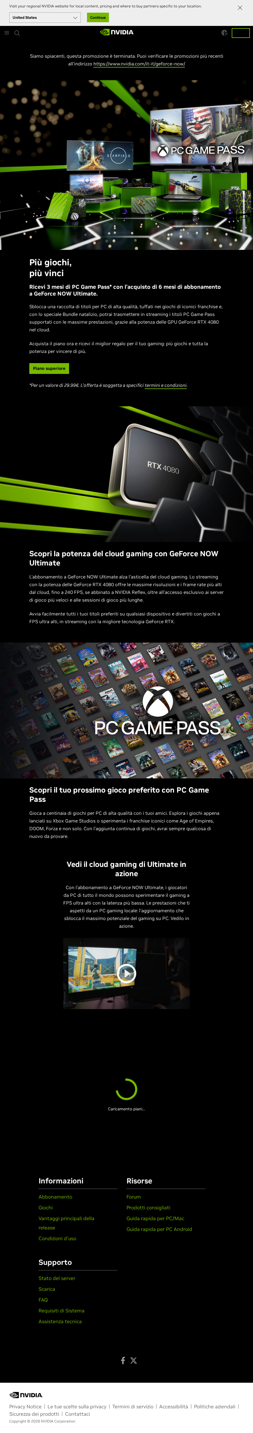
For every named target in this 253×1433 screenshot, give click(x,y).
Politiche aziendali (214, 1406)
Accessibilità (173, 1406)
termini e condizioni (166, 385)
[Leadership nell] (117, 32)
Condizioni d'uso (57, 1238)
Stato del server (57, 1278)
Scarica (47, 1289)
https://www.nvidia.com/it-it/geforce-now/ (139, 64)
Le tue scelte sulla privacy (77, 1406)
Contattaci (77, 1414)
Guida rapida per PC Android (159, 1229)
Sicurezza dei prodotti (34, 1414)
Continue (98, 17)
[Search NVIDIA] (17, 29)
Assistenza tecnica (60, 1321)
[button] (224, 32)
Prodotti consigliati (148, 1207)
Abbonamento (55, 1197)
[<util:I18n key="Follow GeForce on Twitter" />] (133, 1360)
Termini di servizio (132, 1406)
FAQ (43, 1300)
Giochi (46, 1207)
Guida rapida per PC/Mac (155, 1218)
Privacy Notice (25, 1406)
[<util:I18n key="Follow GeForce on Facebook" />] (123, 1360)
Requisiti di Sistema (62, 1310)
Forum (133, 1197)
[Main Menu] (6, 32)
